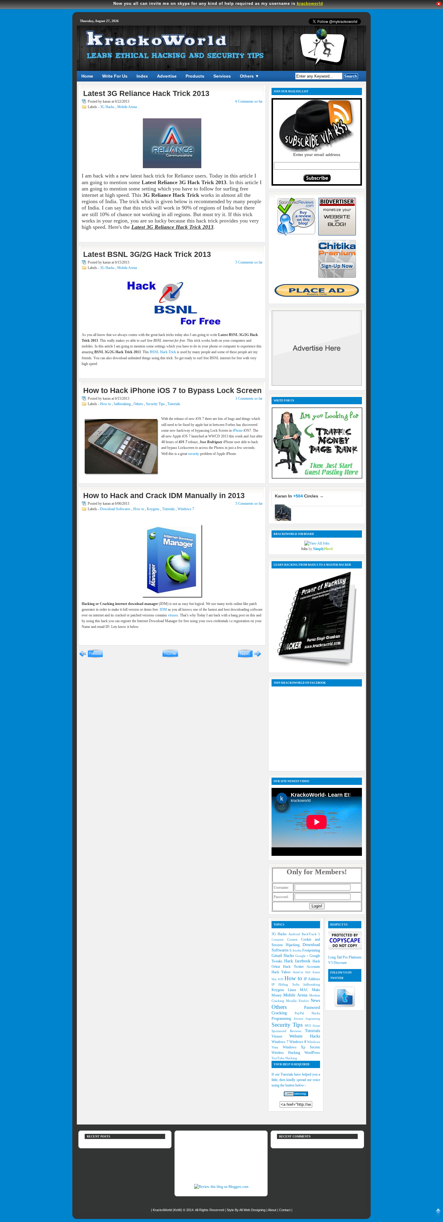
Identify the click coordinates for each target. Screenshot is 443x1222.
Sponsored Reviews (288, 1031)
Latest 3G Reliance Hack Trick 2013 (146, 93)
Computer (279, 939)
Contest (294, 939)
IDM (163, 609)
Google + (302, 956)
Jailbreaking (123, 404)
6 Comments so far (248, 101)
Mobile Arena (127, 107)
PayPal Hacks (307, 1013)
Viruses (280, 1036)
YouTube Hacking (284, 1058)
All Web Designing (252, 1210)
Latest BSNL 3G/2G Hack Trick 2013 (147, 254)
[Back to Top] (438, 1213)
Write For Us (114, 76)
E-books (296, 950)
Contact (285, 1210)
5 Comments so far (248, 262)
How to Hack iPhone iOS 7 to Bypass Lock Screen (172, 390)
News (315, 1000)
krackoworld (310, 3)
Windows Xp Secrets (301, 1047)
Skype (316, 1025)
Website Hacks (304, 1036)
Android (295, 934)
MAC (306, 990)
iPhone (238, 430)
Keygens (153, 509)
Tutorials (174, 404)
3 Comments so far (248, 398)
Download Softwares (115, 509)
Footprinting (311, 950)
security (193, 454)
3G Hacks (107, 107)
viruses (173, 615)
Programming (283, 1018)
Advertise (167, 76)
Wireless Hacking (288, 1053)
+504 (298, 496)
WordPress (312, 1053)
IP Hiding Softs (287, 984)
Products (195, 76)
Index (142, 76)
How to (106, 404)
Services (222, 76)
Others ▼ (249, 76)
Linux (294, 990)
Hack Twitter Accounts (301, 966)
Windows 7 (186, 509)
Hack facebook (298, 960)
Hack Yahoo (282, 972)
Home (87, 76)
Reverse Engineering (307, 1018)
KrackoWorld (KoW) (168, 1210)
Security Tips (156, 404)
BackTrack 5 (311, 934)
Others (139, 404)
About (272, 1210)
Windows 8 (298, 1042)
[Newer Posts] (91, 657)
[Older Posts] (249, 657)
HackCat (299, 972)
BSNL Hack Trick (163, 352)
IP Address (312, 979)
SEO (309, 1025)
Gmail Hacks (283, 955)
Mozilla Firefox (298, 1001)
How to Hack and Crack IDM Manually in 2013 (164, 495)
